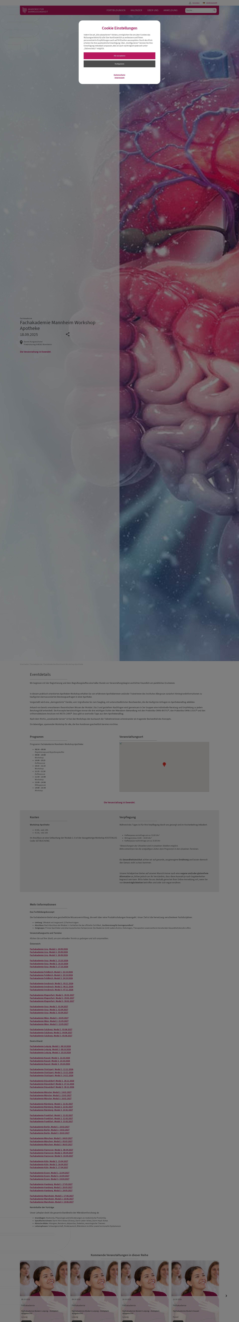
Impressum (119, 77)
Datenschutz (119, 75)
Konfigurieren (119, 64)
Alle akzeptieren (119, 56)
